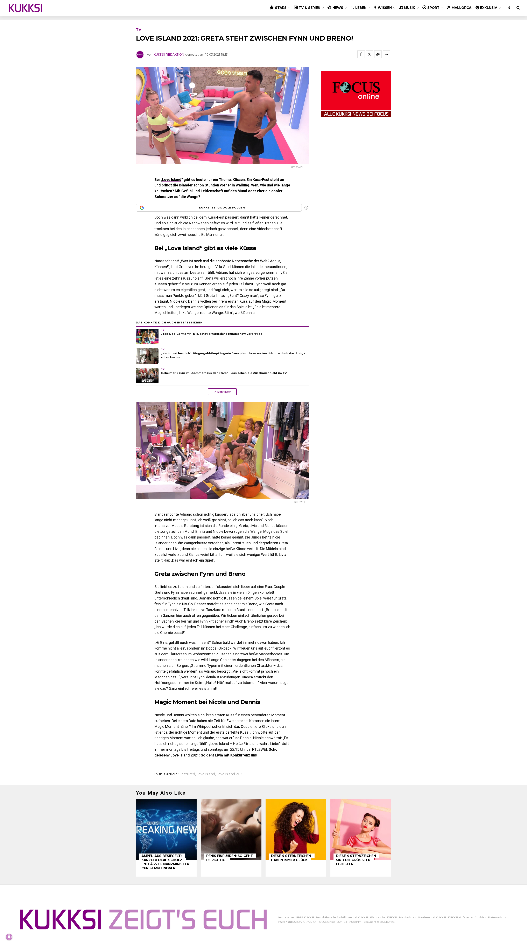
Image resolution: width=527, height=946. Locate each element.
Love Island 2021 (230, 774)
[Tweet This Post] (369, 54)
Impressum (286, 917)
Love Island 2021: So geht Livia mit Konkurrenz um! (213, 755)
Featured (187, 774)
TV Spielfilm (354, 921)
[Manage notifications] (9, 937)
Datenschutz (497, 917)
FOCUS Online (326, 921)
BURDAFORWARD (304, 921)
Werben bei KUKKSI (383, 917)
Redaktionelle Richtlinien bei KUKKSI (342, 917)
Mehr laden (224, 391)
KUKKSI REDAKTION (169, 54)
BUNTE (341, 921)
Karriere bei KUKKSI (432, 917)
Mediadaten (407, 917)
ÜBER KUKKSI (305, 917)
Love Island (171, 179)
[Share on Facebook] (361, 54)
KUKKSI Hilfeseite (460, 917)
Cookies (480, 917)
